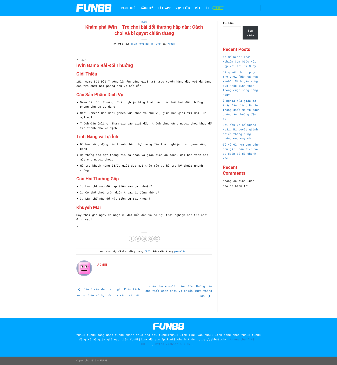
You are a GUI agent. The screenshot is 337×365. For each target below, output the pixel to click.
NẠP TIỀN (183, 8)
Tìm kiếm (228, 23)
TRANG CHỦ (127, 8)
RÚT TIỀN (202, 8)
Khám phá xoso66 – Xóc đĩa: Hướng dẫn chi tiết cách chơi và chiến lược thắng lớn (178, 291)
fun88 (80, 335)
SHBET (145, 344)
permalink (180, 251)
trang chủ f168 (242, 339)
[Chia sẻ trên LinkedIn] (157, 239)
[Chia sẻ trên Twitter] (138, 239)
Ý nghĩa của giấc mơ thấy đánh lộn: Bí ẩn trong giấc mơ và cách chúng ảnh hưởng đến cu (241, 109)
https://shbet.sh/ (211, 339)
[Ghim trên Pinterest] (151, 239)
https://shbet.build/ (172, 344)
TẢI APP (164, 8)
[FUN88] (93, 8)
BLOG (218, 8)
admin (171, 43)
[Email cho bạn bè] (144, 239)
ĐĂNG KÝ (146, 8)
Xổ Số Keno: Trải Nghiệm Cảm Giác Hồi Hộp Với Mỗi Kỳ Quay (239, 61)
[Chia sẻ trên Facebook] (131, 239)
